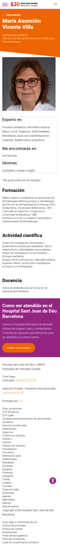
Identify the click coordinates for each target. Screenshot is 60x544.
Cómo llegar (8, 376)
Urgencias (7, 432)
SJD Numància (10, 412)
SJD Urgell (8, 415)
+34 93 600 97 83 (13, 393)
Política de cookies (12, 529)
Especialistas (13, 14)
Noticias (6, 503)
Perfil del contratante (13, 539)
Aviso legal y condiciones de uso (20, 522)
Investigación (9, 449)
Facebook (7, 472)
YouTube (7, 486)
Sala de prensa (10, 506)
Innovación (8, 452)
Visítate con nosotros (18, 347)
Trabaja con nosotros (13, 445)
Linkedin (6, 482)
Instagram (7, 476)
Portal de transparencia (15, 535)
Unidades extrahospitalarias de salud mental (26, 418)
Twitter (6, 479)
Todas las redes (10, 489)
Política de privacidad (14, 525)
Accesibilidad (9, 532)
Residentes (8, 462)
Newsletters (8, 499)
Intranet (6, 442)
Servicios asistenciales (14, 425)
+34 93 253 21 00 (26, 380)
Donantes (7, 466)
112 (21, 401)
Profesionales (9, 459)
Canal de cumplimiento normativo (20, 542)
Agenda (6, 496)
